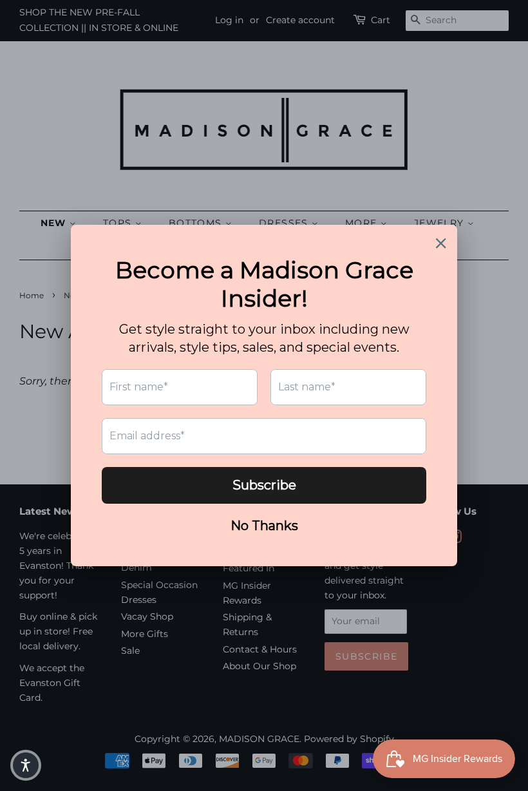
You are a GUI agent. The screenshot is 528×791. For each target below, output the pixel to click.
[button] (25, 765)
